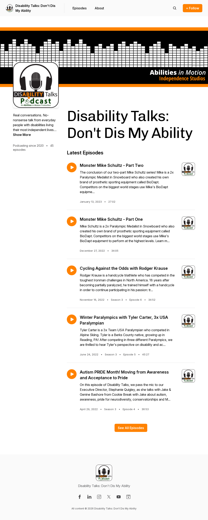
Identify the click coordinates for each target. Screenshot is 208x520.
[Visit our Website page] (128, 497)
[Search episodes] (174, 8)
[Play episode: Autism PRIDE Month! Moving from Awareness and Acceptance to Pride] (72, 374)
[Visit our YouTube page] (119, 497)
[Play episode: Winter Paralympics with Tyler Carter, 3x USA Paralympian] (72, 319)
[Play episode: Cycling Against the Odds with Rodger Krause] (72, 270)
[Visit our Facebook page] (80, 497)
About (99, 8)
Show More (22, 135)
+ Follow (192, 8)
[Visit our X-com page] (109, 497)
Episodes (80, 8)
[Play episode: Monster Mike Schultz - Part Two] (72, 167)
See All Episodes (131, 428)
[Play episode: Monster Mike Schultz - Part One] (72, 221)
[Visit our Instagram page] (99, 497)
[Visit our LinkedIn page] (89, 497)
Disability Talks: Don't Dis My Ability (35, 8)
